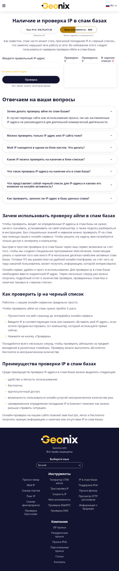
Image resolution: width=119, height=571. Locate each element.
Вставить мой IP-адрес (14, 71)
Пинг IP (30, 496)
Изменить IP (39, 35)
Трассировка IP (60, 488)
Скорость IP (59, 494)
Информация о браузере (88, 506)
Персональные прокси (60, 549)
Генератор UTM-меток (59, 481)
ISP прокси (59, 527)
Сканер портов (31, 490)
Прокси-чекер (30, 479)
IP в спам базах (88, 479)
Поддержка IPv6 (88, 485)
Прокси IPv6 (59, 542)
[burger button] (3, 5)
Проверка (31, 79)
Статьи (59, 556)
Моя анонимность (59, 499)
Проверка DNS (59, 510)
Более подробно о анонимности (78, 35)
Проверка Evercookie (30, 512)
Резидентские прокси (59, 534)
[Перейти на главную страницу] (56, 5)
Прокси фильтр (88, 490)
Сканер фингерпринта (31, 503)
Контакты (59, 562)
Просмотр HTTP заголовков (88, 497)
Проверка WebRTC (59, 505)
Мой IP (31, 485)
